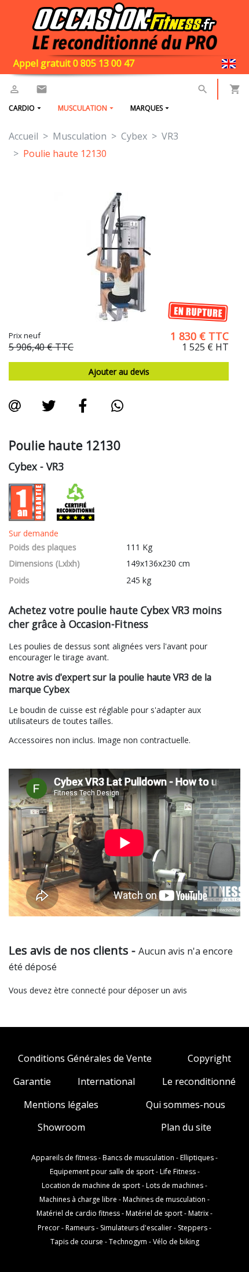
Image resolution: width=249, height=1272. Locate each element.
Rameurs (79, 1228)
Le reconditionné (199, 1082)
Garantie (32, 1082)
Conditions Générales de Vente (85, 1058)
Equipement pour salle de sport (102, 1171)
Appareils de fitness (64, 1158)
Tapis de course (76, 1242)
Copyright (209, 1058)
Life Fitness (178, 1171)
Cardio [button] (22, 108)
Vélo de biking (176, 1242)
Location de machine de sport (91, 1185)
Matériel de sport (154, 1213)
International (106, 1082)
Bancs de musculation (138, 1158)
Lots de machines (174, 1185)
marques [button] (146, 108)
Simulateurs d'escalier (136, 1228)
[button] (202, 89)
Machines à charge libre (78, 1199)
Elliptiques (197, 1158)
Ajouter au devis (119, 371)
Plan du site (186, 1127)
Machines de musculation (164, 1199)
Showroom (61, 1127)
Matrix (198, 1213)
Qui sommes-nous (185, 1105)
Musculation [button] (82, 108)
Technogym (128, 1242)
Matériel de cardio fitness (78, 1213)
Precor (49, 1228)
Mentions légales (61, 1105)
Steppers (192, 1228)
